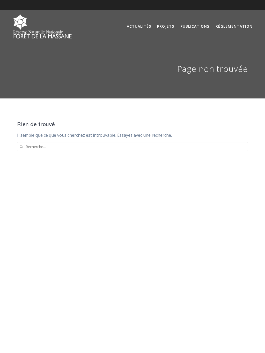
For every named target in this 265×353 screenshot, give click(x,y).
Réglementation (234, 26)
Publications (194, 26)
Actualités (139, 26)
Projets (165, 26)
